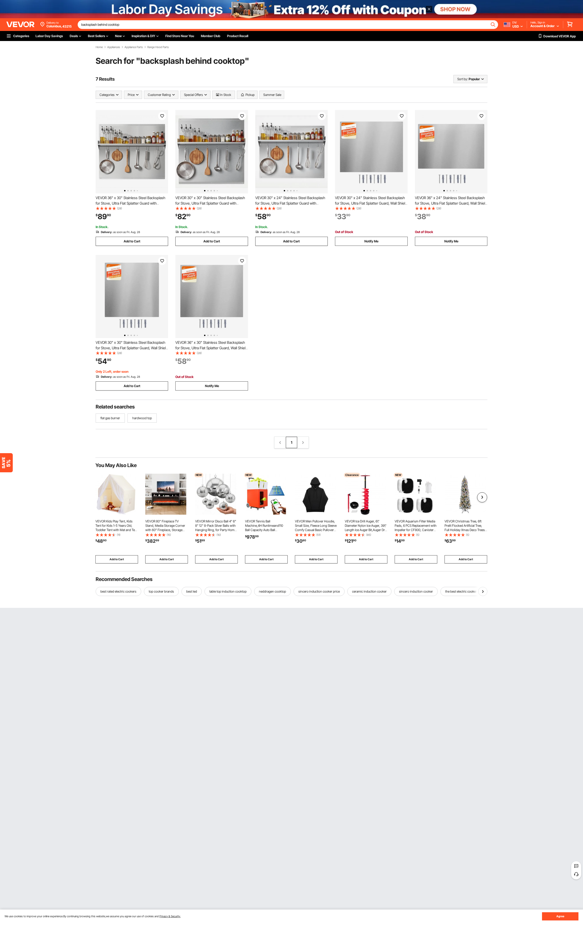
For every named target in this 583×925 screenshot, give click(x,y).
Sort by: (462, 79)
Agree (560, 916)
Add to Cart (132, 241)
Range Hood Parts (158, 47)
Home (99, 47)
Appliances (113, 47)
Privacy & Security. (170, 916)
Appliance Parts (134, 47)
